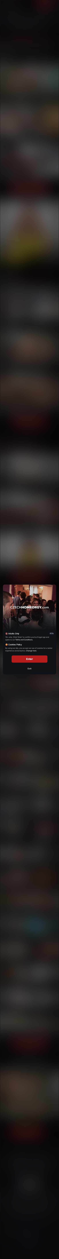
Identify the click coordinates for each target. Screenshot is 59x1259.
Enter (29, 658)
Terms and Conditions (24, 640)
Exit (29, 668)
